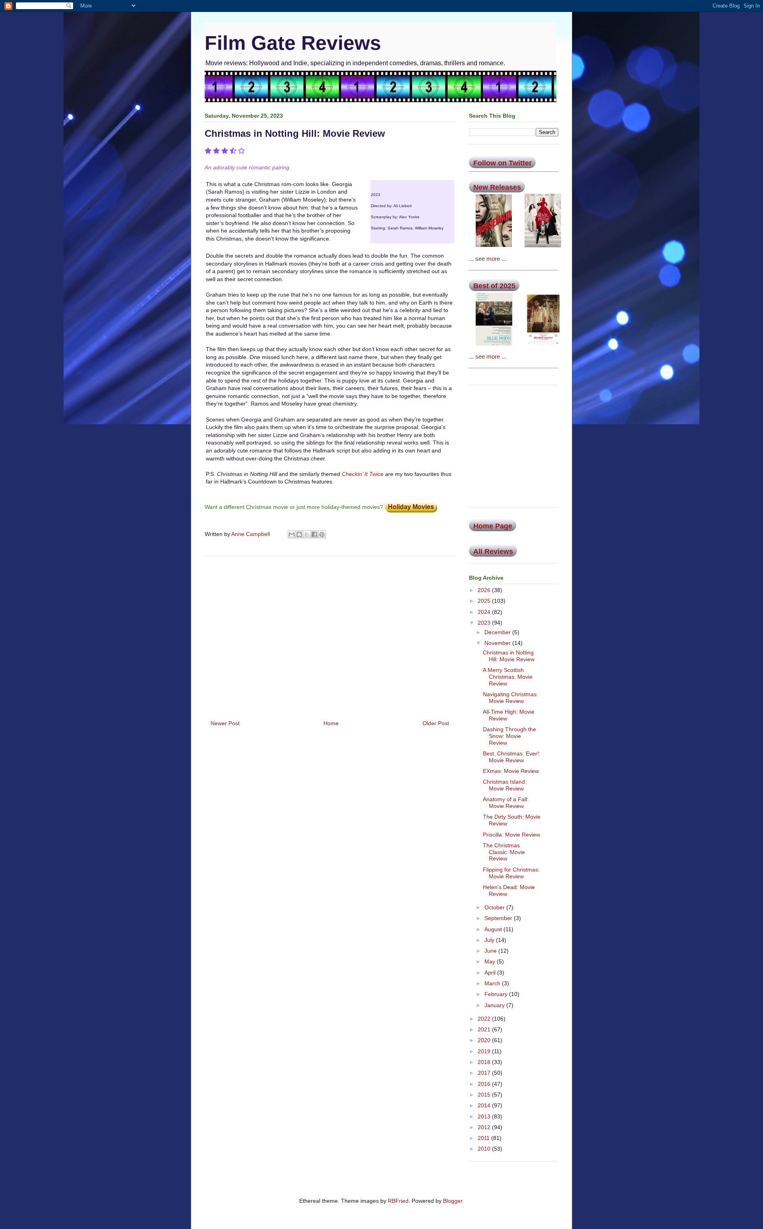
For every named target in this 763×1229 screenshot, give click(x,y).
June (491, 950)
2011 (484, 1138)
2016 (485, 1084)
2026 (485, 590)
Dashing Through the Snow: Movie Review (509, 736)
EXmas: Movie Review (511, 771)
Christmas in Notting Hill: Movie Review (508, 655)
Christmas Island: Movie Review (505, 785)
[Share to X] (307, 534)
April (490, 972)
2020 (485, 1040)
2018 (485, 1062)
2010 (485, 1149)
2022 (485, 1018)
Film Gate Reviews (293, 43)
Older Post (435, 723)
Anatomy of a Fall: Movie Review (506, 802)
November (498, 643)
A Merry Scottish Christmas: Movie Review (508, 677)
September (499, 918)
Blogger (452, 1201)
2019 (485, 1051)
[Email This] (292, 534)
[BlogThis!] (299, 534)
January (495, 1005)
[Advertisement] (330, 635)
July (490, 940)
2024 (485, 612)
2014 (485, 1105)
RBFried (398, 1201)
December (498, 632)
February (496, 994)
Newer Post (225, 723)
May (490, 961)
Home (331, 723)
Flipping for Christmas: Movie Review (511, 873)
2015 (485, 1094)
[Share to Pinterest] (322, 534)
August (494, 929)
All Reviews (493, 551)
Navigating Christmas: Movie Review (510, 697)
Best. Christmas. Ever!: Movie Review (511, 756)
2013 (485, 1116)
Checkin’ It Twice (362, 474)
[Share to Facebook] (314, 534)
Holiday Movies (411, 506)
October (495, 907)
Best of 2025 (494, 286)
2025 (485, 601)
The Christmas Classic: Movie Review (504, 852)
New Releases (497, 187)
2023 (485, 622)
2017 (485, 1073)
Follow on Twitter (502, 163)
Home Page (492, 526)
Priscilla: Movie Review (511, 834)
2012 (485, 1127)
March (493, 983)
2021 (485, 1029)
